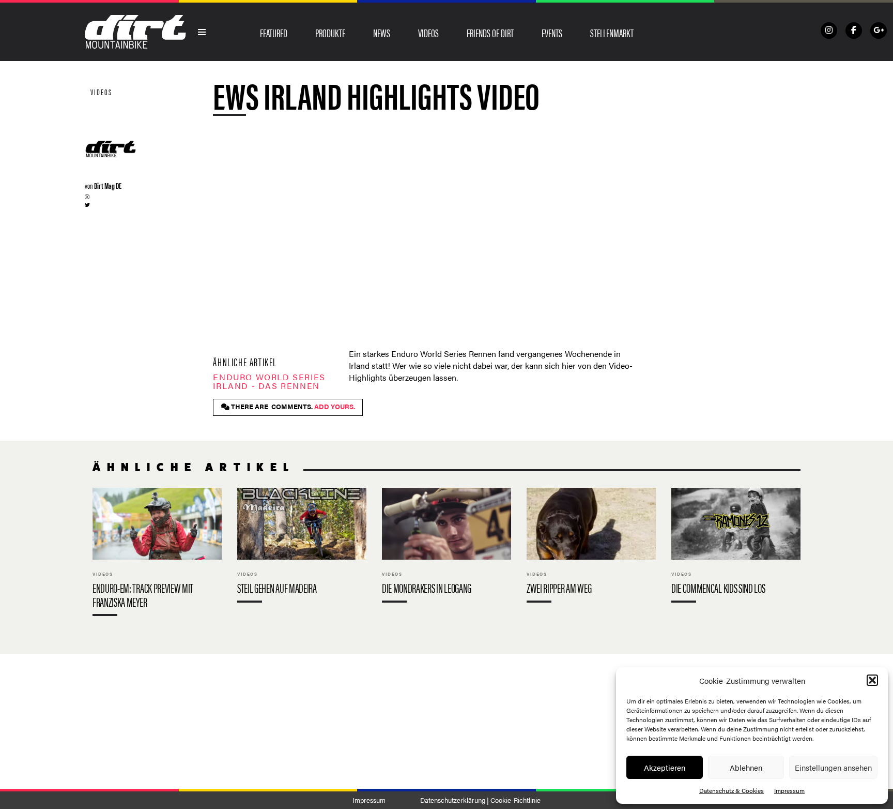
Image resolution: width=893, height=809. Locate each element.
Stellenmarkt (612, 32)
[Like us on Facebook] (853, 30)
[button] (872, 680)
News (381, 32)
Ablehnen (746, 767)
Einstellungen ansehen (833, 767)
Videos (428, 32)
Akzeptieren (664, 767)
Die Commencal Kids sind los (735, 547)
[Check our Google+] (878, 30)
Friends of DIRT (490, 32)
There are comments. (292, 406)
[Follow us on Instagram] (829, 30)
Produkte (330, 32)
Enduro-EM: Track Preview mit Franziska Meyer (157, 554)
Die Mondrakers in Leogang (446, 547)
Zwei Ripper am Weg (591, 547)
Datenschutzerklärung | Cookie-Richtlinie (480, 800)
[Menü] (202, 32)
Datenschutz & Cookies (731, 790)
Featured (273, 32)
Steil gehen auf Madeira (301, 547)
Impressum (789, 790)
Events (552, 32)
